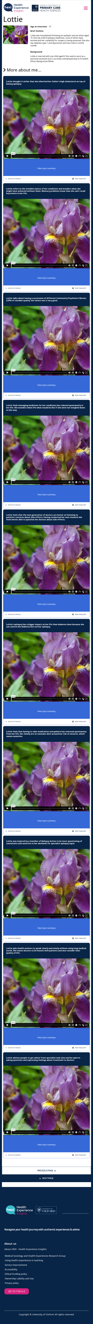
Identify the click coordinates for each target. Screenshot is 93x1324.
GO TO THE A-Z (16, 1291)
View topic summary (46, 168)
